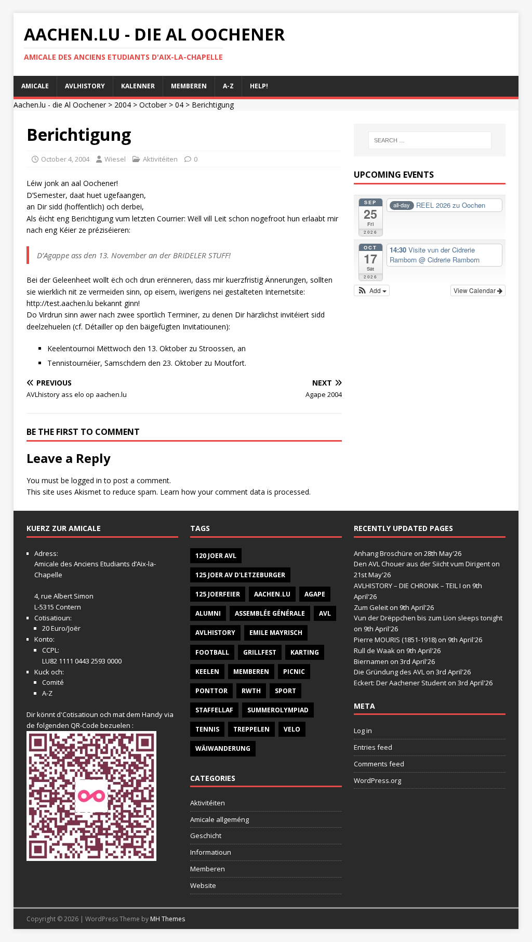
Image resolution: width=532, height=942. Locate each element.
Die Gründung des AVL (389, 671)
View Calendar (475, 290)
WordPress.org (377, 780)
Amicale (35, 86)
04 (179, 105)
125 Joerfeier (217, 594)
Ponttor (211, 690)
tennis (207, 729)
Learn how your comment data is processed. (235, 492)
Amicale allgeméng (219, 819)
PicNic (294, 671)
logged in (86, 480)
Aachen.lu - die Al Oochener (60, 105)
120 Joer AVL (215, 555)
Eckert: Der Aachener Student (400, 682)
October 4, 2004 (65, 159)
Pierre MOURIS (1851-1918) (395, 639)
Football (212, 652)
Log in (363, 730)
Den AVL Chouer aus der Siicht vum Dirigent (422, 563)
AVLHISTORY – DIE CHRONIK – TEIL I (407, 585)
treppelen (251, 729)
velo (292, 729)
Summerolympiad (278, 710)
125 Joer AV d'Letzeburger (240, 574)
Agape (314, 594)
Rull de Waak (374, 650)
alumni (208, 613)
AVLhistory (85, 86)
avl (325, 613)
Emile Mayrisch (275, 632)
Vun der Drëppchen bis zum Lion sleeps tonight (428, 617)
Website (203, 885)
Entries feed (373, 747)
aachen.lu (272, 594)
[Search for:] (430, 140)
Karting (304, 652)
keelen (207, 671)
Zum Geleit (371, 607)
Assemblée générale (270, 613)
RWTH (251, 690)
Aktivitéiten (160, 159)
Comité (53, 682)
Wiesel (115, 159)
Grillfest (259, 652)
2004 (122, 105)
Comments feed (379, 763)
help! (259, 86)
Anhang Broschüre (383, 553)
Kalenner (138, 86)
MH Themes (167, 918)
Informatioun (210, 852)
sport (285, 690)
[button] (371, 290)
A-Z (228, 86)
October (153, 105)
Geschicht (205, 835)
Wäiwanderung (222, 748)
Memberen (189, 86)
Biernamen (371, 661)
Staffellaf (214, 710)
